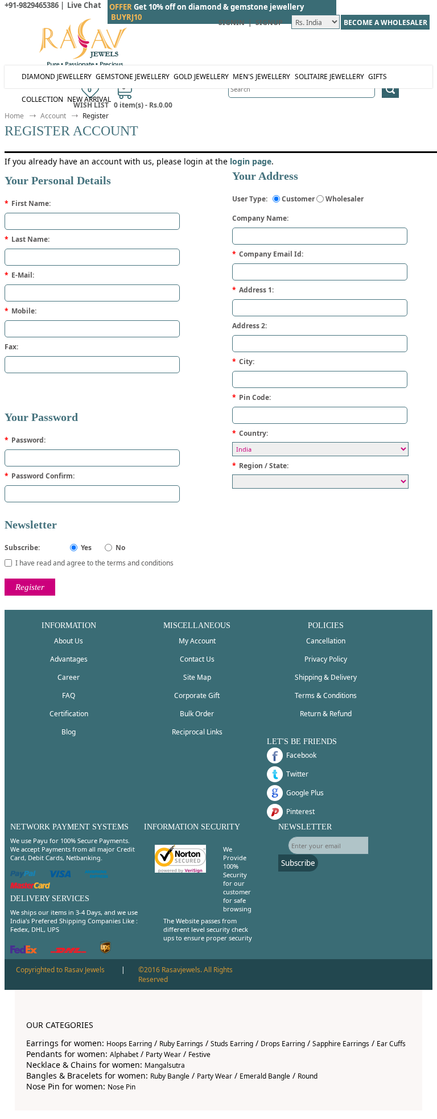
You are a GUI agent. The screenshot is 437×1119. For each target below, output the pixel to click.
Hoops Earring (129, 1043)
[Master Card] (30, 886)
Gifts (377, 76)
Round (308, 1076)
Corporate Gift (197, 695)
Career (68, 677)
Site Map (197, 677)
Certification (69, 714)
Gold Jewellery (201, 76)
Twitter (297, 774)
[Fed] (23, 951)
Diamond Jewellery (57, 76)
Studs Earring (232, 1043)
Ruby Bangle (169, 1076)
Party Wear (163, 1054)
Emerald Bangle (265, 1076)
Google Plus (305, 793)
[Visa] (60, 875)
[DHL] (68, 951)
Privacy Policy (325, 659)
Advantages (69, 659)
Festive (199, 1054)
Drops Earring (283, 1043)
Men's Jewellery (261, 76)
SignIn (231, 22)
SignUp (269, 22)
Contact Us (197, 659)
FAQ (68, 695)
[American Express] (96, 875)
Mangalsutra (165, 1065)
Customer (298, 199)
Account (53, 116)
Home (14, 116)
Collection (42, 99)
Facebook (301, 755)
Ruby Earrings (181, 1043)
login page (250, 161)
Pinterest (300, 811)
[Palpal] (23, 875)
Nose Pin (121, 1087)
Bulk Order (197, 714)
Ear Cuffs (391, 1043)
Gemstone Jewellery (133, 76)
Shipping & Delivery (326, 677)
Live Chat (84, 5)
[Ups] (105, 951)
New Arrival (89, 99)
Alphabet (124, 1054)
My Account (197, 641)
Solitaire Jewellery (329, 76)
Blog (68, 732)
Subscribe (298, 863)
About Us (68, 641)
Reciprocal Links (197, 732)
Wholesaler (344, 199)
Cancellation (325, 641)
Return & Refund (326, 714)
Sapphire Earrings (340, 1043)
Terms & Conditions (326, 695)
